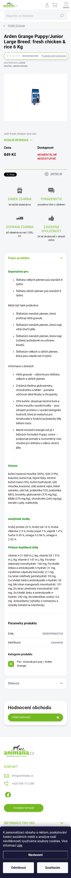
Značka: (16, 66)
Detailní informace (16, 140)
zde (19, 845)
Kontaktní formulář (24, 808)
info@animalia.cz (22, 775)
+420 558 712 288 (23, 783)
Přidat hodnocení (21, 717)
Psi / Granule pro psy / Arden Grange (34, 663)
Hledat (61, 15)
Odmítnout (18, 868)
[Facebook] (7, 793)
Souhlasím (52, 868)
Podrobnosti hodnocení (53, 56)
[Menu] (66, 5)
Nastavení (35, 855)
